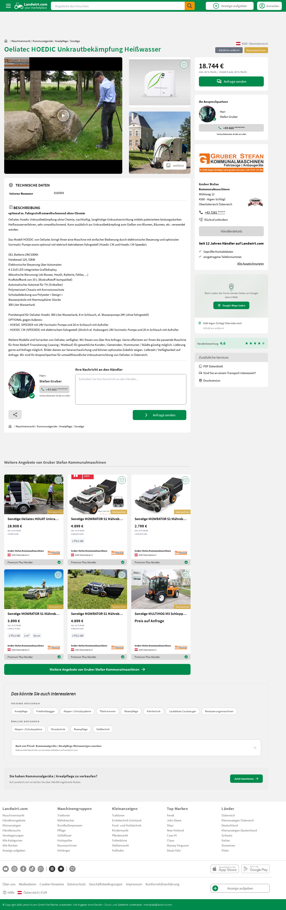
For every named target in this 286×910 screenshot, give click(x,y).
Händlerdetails (231, 231)
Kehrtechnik (153, 711)
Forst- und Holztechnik (126, 825)
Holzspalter (64, 840)
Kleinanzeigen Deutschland (239, 830)
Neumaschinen (256, 50)
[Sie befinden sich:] (7, 40)
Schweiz (227, 835)
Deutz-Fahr (174, 850)
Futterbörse (119, 840)
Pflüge (61, 830)
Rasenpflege (131, 711)
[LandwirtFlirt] (72, 869)
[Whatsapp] (41, 869)
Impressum (134, 884)
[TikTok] (32, 869)
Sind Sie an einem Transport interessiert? (229, 373)
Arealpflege (21, 711)
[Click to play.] (63, 115)
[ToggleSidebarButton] (8, 6)
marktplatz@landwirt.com (157, 904)
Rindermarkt (120, 830)
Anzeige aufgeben (14, 850)
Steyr (170, 825)
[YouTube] (6, 869)
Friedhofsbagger (45, 711)
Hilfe (11, 892)
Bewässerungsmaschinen (219, 711)
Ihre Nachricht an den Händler (99, 369)
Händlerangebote (14, 820)
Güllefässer (64, 835)
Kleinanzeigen (12, 825)
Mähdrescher (65, 820)
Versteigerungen (13, 835)
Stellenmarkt (120, 845)
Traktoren (63, 815)
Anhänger (63, 850)
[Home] (31, 6)
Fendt (170, 815)
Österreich (228, 815)
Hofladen (118, 850)
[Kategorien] (52, 869)
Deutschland (230, 825)
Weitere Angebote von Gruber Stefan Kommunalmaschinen (55, 462)
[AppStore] (225, 869)
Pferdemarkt (120, 835)
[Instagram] (14, 869)
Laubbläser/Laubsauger (182, 711)
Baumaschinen (67, 845)
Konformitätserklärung (162, 884)
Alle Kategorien (12, 840)
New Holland (175, 830)
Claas (170, 840)
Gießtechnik (103, 729)
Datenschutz (76, 884)
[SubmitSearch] (190, 6)
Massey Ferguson (178, 845)
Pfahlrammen (108, 711)
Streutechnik (58, 729)
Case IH (172, 835)
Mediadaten (27, 884)
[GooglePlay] (255, 869)
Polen (225, 850)
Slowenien (228, 845)
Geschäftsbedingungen (105, 884)
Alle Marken (10, 845)
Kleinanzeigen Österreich (238, 820)
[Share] (15, 414)
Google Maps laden (234, 305)
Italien (226, 840)
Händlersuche (12, 830)
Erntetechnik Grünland (126, 820)
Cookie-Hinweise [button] (52, 884)
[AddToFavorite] (184, 65)
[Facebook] (23, 869)
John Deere (174, 820)
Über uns (9, 884)
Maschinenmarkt (13, 815)
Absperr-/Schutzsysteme (77, 711)
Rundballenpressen (69, 825)
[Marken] (61, 869)
